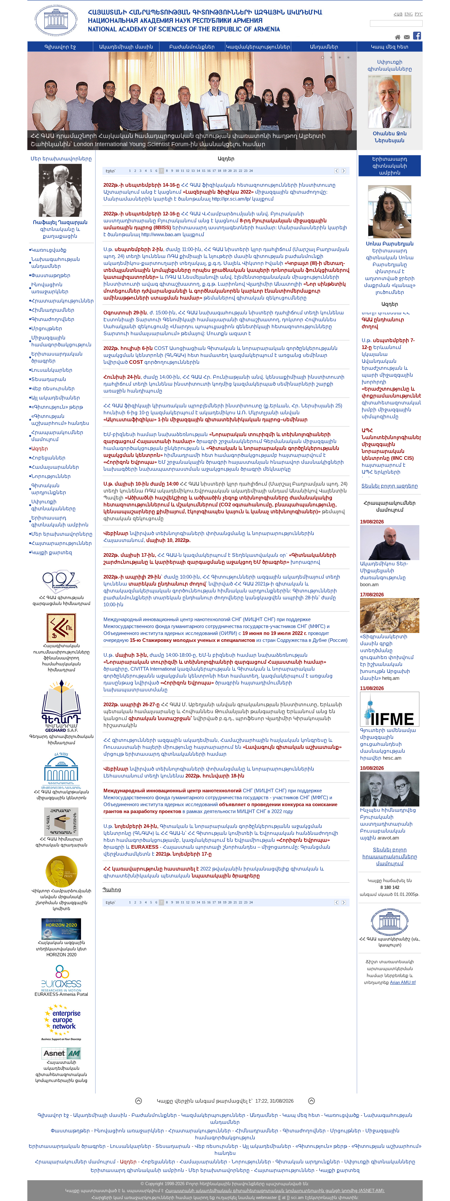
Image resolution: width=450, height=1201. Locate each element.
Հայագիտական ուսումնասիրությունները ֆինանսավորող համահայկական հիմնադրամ (61, 657)
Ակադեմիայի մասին (126, 46)
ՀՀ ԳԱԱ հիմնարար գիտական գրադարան (61, 842)
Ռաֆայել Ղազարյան (60, 222)
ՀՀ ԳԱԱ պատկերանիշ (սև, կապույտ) (389, 941)
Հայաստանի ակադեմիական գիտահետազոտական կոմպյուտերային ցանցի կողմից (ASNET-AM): (275, 1190)
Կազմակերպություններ (258, 46)
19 (224, 171)
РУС (419, 14)
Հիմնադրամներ (52, 310)
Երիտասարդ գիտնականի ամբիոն (137, 1170)
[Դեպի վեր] (138, 1103)
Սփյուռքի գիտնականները (379, 1161)
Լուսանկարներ (51, 370)
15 (203, 171)
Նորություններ (51, 476)
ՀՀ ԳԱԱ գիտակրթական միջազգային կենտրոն (61, 794)
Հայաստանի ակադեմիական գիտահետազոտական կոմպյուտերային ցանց (61, 1071)
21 (235, 171)
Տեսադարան (48, 379)
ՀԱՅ (398, 14)
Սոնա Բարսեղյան (390, 243)
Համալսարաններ (55, 467)
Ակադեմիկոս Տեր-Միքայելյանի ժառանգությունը (384, 570)
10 (177, 171)
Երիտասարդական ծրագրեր (67, 1146)
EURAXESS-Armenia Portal (61, 994)
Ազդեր (39, 448)
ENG (409, 14)
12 (187, 171)
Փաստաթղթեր (50, 275)
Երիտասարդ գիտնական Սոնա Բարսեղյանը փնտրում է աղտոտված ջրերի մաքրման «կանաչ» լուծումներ (389, 271)
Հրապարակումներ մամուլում (75, 1161)
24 (251, 171)
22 (240, 171)
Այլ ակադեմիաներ (55, 397)
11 (182, 171)
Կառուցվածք (49, 250)
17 (214, 171)
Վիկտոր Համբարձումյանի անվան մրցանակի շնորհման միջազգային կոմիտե (61, 899)
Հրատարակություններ (62, 300)
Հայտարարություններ (61, 543)
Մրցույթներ (46, 328)
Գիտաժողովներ (52, 319)
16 (209, 171)
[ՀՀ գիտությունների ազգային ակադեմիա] (56, 35)
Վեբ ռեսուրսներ (53, 388)
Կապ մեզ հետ (389, 46)
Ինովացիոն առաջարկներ (129, 1130)
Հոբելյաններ (48, 457)
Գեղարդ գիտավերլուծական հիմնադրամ (61, 739)
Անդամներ (324, 46)
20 (230, 171)
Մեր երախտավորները (61, 158)
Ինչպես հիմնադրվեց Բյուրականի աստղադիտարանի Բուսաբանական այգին (388, 823)
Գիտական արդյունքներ (307, 1161)
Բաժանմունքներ (192, 46)
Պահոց (111, 889)
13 (193, 171)
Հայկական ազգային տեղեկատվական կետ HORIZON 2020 (61, 948)
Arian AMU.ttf (403, 982)
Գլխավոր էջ (60, 46)
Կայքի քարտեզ (51, 552)
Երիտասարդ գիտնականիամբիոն (389, 165)
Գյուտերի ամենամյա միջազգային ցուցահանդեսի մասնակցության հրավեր (388, 744)
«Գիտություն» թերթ (57, 407)
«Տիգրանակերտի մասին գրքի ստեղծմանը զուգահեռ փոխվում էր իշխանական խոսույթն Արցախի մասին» (387, 657)
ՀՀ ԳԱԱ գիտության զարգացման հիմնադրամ (61, 600)
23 (245, 171)
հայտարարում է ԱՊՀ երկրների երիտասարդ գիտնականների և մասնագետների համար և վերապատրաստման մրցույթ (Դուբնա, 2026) (394, 462)
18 (219, 171)
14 (198, 171)
